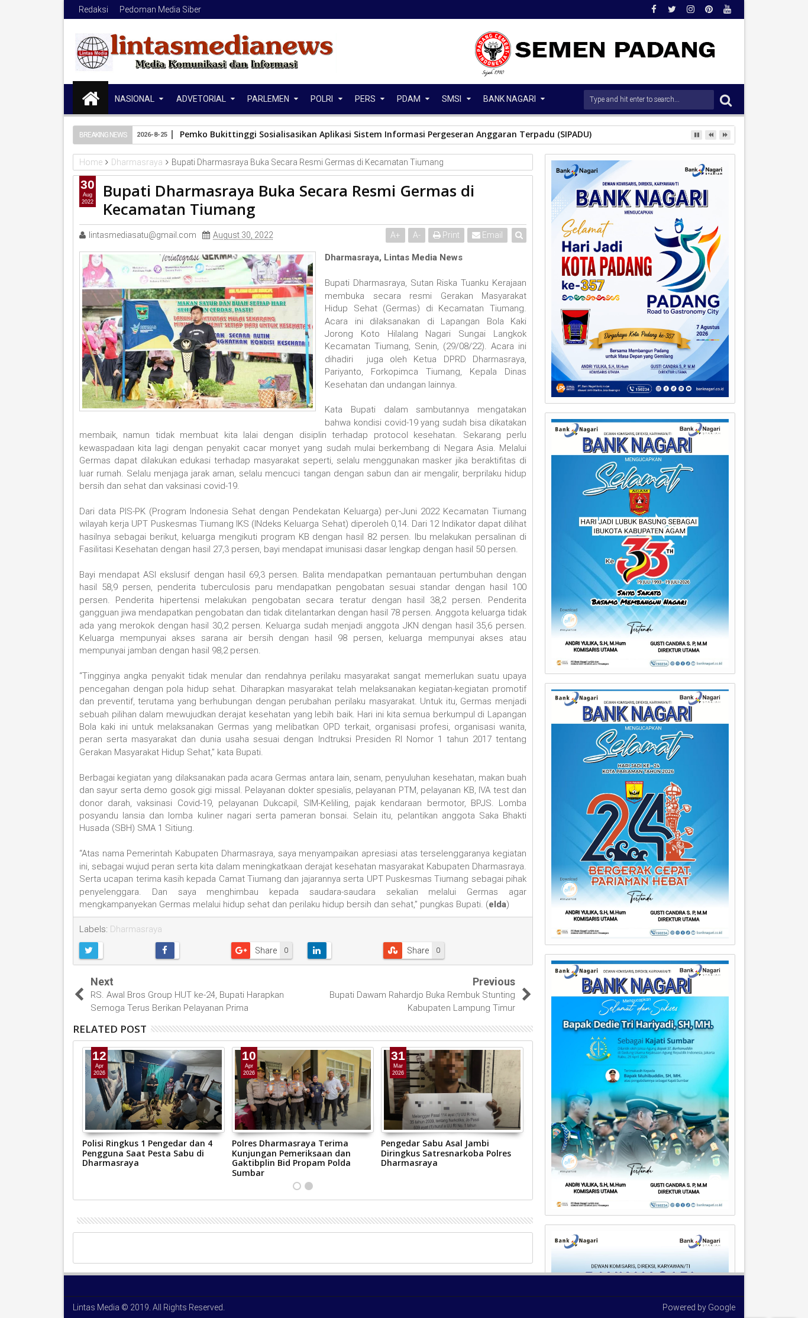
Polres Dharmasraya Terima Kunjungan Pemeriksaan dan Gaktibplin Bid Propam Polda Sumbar (291, 1157)
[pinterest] (708, 9)
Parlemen (268, 99)
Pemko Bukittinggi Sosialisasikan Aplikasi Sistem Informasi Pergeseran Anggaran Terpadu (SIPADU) (386, 134)
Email (491, 235)
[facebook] (653, 9)
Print (450, 235)
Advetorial (201, 99)
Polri (322, 99)
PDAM (409, 99)
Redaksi (93, 9)
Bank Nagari (509, 99)
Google (721, 1307)
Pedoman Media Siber (160, 9)
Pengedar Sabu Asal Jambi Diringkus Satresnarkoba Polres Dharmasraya (446, 1153)
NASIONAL (134, 99)
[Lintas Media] (90, 97)
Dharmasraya (136, 929)
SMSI (451, 99)
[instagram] (690, 9)
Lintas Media (96, 1307)
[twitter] (672, 9)
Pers (365, 99)
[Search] (725, 99)
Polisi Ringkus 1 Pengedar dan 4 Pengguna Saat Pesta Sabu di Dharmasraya (147, 1153)
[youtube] (727, 9)
